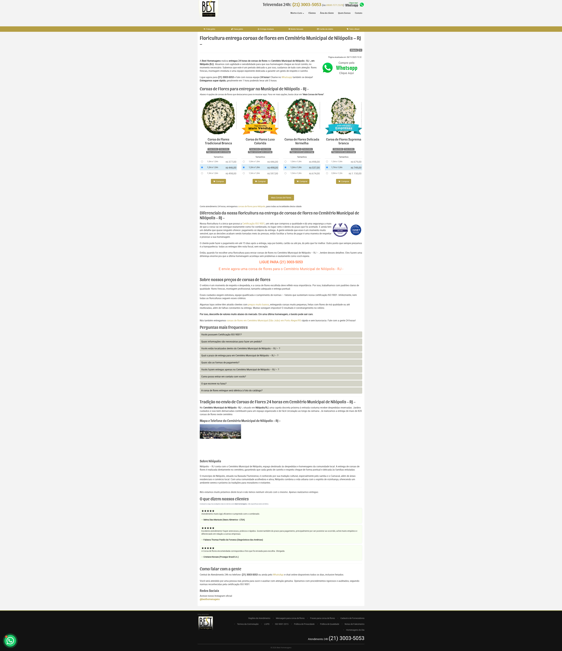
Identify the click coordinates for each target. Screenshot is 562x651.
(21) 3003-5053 (306, 4)
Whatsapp (287, 77)
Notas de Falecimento (354, 624)
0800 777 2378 (334, 5)
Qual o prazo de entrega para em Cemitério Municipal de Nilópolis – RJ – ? (239, 355)
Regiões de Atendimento (259, 618)
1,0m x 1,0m (212, 161)
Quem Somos (344, 13)
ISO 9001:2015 (281, 624)
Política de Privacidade (304, 624)
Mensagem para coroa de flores (290, 618)
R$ (231, 161)
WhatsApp (278, 574)
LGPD (266, 624)
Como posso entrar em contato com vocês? (223, 376)
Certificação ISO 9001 (253, 223)
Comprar (220, 181)
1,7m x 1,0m (336, 167)
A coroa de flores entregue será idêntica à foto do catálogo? (232, 390)
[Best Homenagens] (209, 12)
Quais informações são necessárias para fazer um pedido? (231, 341)
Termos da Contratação (248, 624)
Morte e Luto (297, 13)
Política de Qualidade (329, 624)
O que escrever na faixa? (214, 383)
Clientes (312, 13)
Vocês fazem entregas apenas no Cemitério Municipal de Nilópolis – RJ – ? (240, 369)
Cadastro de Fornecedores (352, 618)
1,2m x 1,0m (212, 167)
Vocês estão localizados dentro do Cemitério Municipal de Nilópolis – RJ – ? (240, 348)
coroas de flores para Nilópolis (251, 206)
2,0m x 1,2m (336, 173)
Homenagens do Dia (355, 629)
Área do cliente (327, 13)
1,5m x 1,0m (212, 173)
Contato (358, 13)
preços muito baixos (258, 304)
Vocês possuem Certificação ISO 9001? (221, 334)
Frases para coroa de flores (322, 618)
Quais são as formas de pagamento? (220, 362)
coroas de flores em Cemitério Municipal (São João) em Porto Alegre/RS (264, 320)
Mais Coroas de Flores (281, 197)
